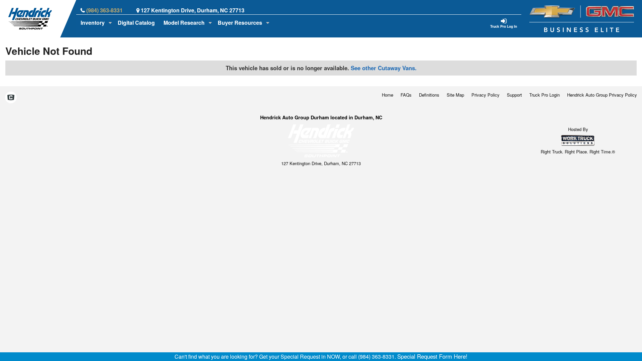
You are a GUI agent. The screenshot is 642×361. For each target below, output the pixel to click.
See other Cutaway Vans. (384, 68)
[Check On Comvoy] (11, 98)
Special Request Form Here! (432, 356)
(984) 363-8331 (104, 10)
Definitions (429, 95)
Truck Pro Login (544, 95)
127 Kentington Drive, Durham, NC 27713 (192, 10)
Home (387, 95)
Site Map (455, 95)
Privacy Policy (485, 95)
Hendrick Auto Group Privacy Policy (602, 95)
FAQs (406, 95)
